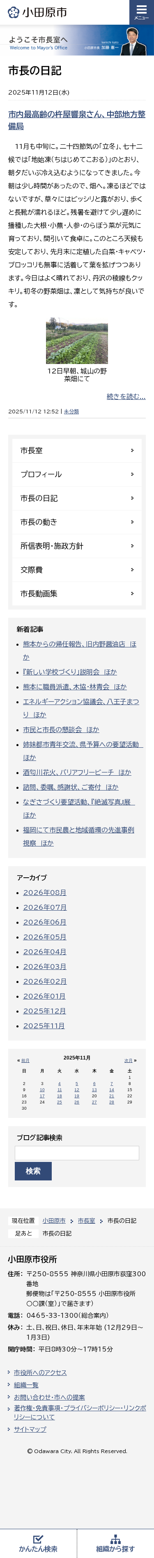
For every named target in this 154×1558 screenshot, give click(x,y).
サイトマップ (30, 1429)
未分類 (71, 411)
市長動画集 (39, 593)
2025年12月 (44, 1011)
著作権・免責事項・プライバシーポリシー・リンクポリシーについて (80, 1413)
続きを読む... (126, 396)
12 (76, 1089)
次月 (128, 1060)
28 (111, 1102)
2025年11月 (44, 1025)
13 (94, 1089)
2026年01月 (44, 996)
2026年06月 (45, 922)
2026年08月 (45, 892)
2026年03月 (45, 966)
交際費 (32, 569)
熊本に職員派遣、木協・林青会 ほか (75, 687)
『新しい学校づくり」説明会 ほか (70, 672)
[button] (141, 12)
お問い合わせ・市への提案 (49, 1397)
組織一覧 (26, 1385)
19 (76, 1096)
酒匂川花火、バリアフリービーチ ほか (77, 772)
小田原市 (38, 12)
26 (76, 1102)
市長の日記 (39, 498)
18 (59, 1096)
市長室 (86, 1221)
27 (94, 1102)
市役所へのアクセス (40, 1373)
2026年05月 (45, 937)
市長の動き (39, 522)
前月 (25, 1060)
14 (111, 1089)
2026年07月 (45, 907)
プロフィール (41, 474)
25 (59, 1102)
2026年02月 (45, 981)
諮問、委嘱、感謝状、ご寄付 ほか (71, 787)
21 (111, 1096)
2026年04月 (45, 951)
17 (42, 1096)
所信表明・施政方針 (52, 545)
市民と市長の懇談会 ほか (61, 729)
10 (42, 1089)
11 (59, 1089)
